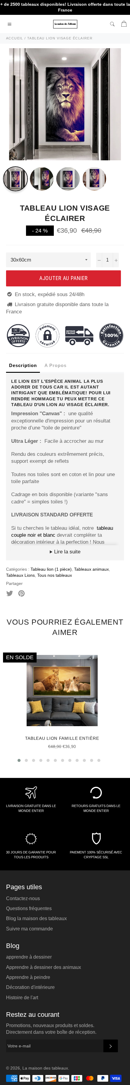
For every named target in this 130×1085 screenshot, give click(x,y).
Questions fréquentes (29, 908)
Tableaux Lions (20, 575)
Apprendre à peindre (28, 977)
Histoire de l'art (22, 997)
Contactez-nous (23, 898)
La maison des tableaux (45, 1068)
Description (23, 365)
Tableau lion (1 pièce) (51, 569)
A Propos (55, 365)
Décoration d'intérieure (30, 987)
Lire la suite (66, 552)
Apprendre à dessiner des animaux (43, 967)
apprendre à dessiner (29, 957)
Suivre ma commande (29, 928)
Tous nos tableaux (54, 575)
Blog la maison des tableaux (36, 918)
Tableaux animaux (91, 569)
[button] (19, 760)
